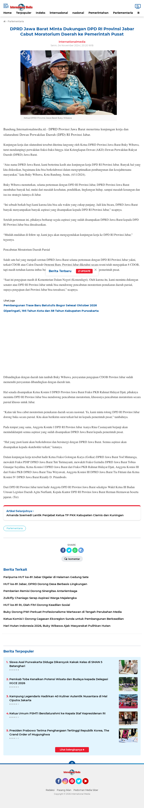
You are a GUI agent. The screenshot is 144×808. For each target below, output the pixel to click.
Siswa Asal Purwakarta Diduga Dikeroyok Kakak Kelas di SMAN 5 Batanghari (55, 664)
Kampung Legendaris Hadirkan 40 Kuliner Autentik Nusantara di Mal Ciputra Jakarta (58, 698)
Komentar (74, 559)
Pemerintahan (98, 12)
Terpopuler (23, 12)
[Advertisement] (72, 342)
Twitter (80, 786)
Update (85, 271)
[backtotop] (72, 764)
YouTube (88, 786)
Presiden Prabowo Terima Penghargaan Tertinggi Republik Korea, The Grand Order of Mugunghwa (59, 732)
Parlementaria (123, 12)
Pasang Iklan (64, 790)
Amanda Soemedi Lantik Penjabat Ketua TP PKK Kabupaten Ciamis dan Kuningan (65, 515)
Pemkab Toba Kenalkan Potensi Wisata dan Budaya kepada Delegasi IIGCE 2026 (58, 681)
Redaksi (50, 790)
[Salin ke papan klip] (81, 550)
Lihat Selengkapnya (71, 749)
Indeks (40, 12)
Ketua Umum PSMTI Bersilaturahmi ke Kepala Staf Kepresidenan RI (57, 713)
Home (7, 12)
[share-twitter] (69, 550)
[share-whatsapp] (75, 550)
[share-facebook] (63, 550)
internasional (59, 12)
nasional (78, 12)
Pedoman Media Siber (86, 790)
